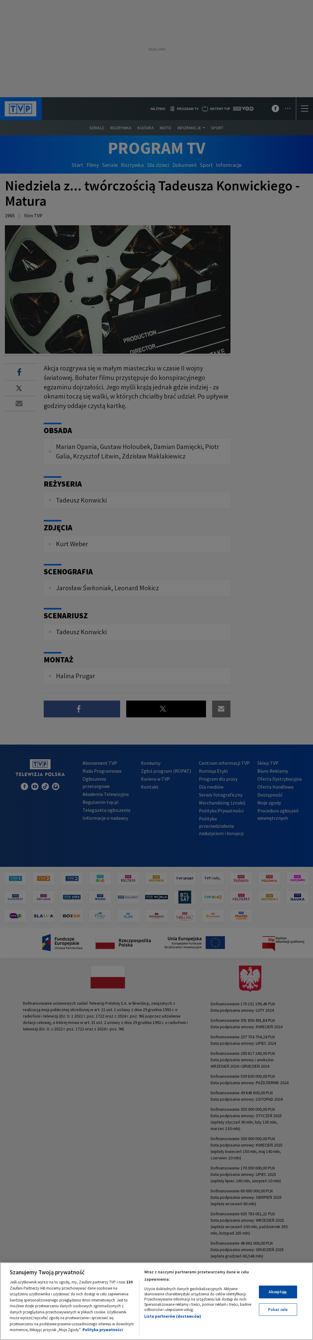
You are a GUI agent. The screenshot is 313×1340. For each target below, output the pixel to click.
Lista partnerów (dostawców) (172, 1316)
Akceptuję (278, 1291)
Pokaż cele (278, 1309)
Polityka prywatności (103, 1329)
